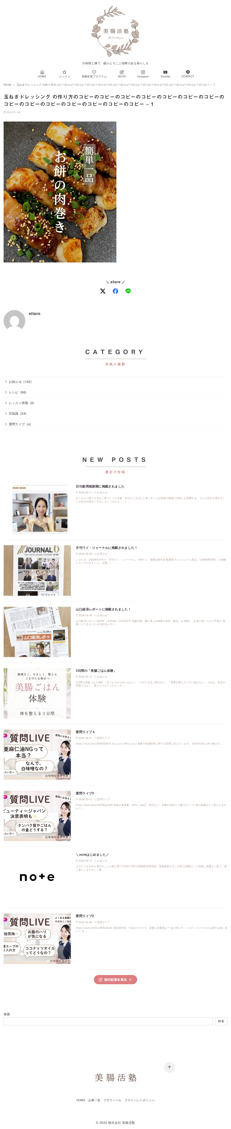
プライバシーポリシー (139, 1100)
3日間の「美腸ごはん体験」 (96, 670)
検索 (7, 1014)
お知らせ (15, 381)
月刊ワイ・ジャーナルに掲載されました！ (107, 547)
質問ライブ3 (85, 793)
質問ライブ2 (85, 915)
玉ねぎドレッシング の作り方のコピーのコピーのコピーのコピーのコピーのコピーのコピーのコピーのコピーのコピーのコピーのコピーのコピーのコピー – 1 (115, 84)
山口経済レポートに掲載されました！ (103, 609)
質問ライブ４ (85, 731)
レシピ (13, 392)
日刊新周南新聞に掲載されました (100, 486)
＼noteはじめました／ (92, 854)
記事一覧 (94, 1100)
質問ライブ (17, 423)
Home (8, 84)
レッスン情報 (18, 402)
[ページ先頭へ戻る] (169, 1067)
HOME (81, 1100)
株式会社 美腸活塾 (121, 1122)
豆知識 (13, 413)
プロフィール (112, 1100)
